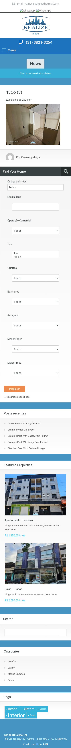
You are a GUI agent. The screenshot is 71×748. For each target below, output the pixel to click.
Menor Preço (14, 339)
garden (43, 709)
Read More (10, 529)
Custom (28, 709)
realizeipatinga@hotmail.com (42, 3)
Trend (32, 715)
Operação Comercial (19, 220)
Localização (14, 196)
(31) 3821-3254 (39, 42)
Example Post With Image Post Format (28, 442)
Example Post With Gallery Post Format (28, 436)
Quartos (12, 267)
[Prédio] (35, 257)
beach (12, 709)
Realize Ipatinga (30, 157)
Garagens (13, 315)
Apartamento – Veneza (19, 520)
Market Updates (16, 674)
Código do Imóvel (17, 181)
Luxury (11, 667)
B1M (45, 744)
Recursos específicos (17, 397)
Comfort (12, 661)
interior (16, 715)
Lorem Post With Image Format (24, 423)
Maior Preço (14, 362)
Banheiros (13, 291)
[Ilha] (35, 253)
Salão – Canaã (13, 589)
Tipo (10, 244)
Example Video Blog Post (21, 429)
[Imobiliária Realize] (35, 25)
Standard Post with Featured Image (26, 448)
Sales (11, 680)
